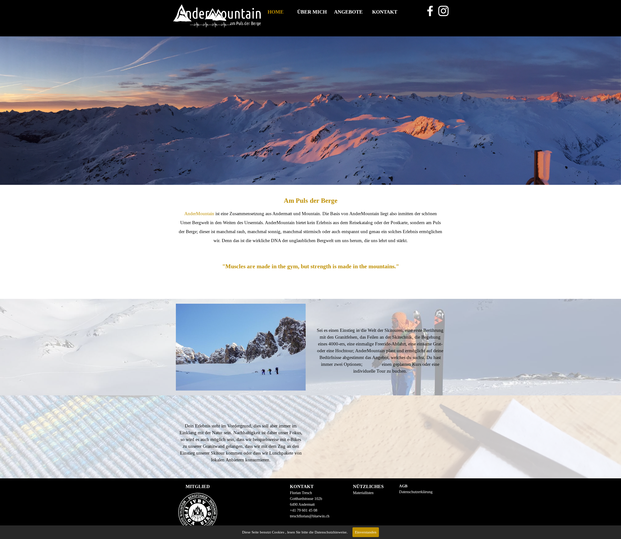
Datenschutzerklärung (416, 492)
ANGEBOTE (348, 12)
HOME (276, 12)
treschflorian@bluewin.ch (309, 516)
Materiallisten (363, 493)
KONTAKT (384, 12)
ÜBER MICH (312, 12)
